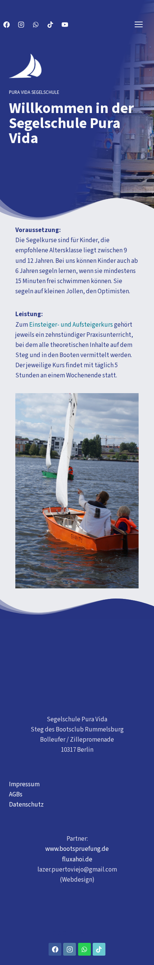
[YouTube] (64, 24)
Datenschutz (26, 804)
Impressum (24, 784)
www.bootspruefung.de (77, 848)
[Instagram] (21, 24)
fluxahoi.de (77, 859)
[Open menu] (142, 24)
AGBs (15, 794)
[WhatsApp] (35, 24)
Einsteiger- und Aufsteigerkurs (71, 324)
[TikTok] (50, 24)
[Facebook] (6, 24)
